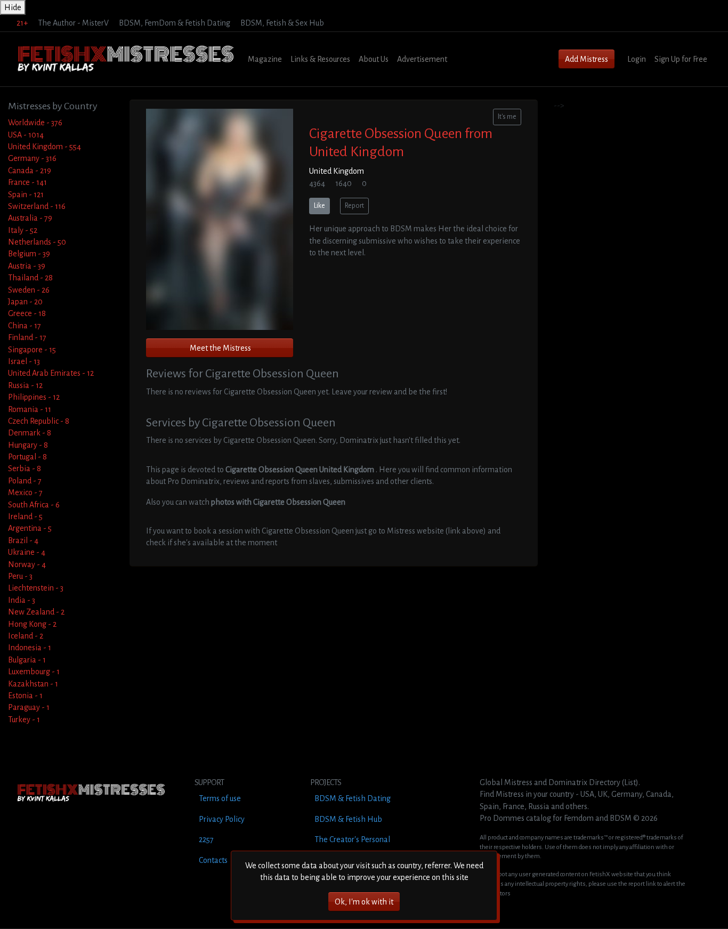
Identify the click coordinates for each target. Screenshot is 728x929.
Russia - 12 (25, 385)
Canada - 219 (29, 170)
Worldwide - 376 (35, 122)
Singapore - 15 (32, 349)
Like (319, 205)
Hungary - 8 (28, 445)
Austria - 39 (26, 266)
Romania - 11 (29, 409)
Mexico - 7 (25, 492)
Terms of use (220, 798)
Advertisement (422, 59)
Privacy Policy (222, 819)
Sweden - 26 (29, 290)
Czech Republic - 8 (38, 421)
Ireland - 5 (25, 516)
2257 (206, 839)
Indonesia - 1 (29, 647)
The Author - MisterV (73, 23)
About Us (374, 59)
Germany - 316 (32, 158)
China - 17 (24, 325)
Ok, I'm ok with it (364, 902)
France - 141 (27, 182)
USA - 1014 (26, 135)
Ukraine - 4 (26, 552)
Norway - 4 (27, 564)
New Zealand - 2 (36, 612)
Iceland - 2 (25, 636)
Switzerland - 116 (37, 206)
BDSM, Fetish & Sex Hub (282, 23)
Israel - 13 (24, 361)
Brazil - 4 (23, 540)
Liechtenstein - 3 (35, 588)
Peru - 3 (20, 576)
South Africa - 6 (34, 504)
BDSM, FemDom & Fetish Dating (174, 23)
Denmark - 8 (29, 433)
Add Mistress (586, 59)
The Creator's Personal (352, 839)
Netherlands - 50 (37, 242)
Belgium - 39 (29, 253)
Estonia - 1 (25, 695)
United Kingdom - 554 (44, 146)
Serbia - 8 (24, 468)
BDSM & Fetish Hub (348, 819)
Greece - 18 (27, 313)
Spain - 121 (26, 194)
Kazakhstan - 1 (33, 684)
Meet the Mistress (220, 348)
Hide (12, 7)
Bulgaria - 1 (27, 660)
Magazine (265, 59)
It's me (507, 116)
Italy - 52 (22, 230)
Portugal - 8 (27, 457)
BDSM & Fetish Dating (352, 798)
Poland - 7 (25, 480)
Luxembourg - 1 (34, 671)
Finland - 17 (27, 337)
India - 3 (21, 600)
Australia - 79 (30, 218)
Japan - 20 (25, 301)
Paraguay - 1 (29, 707)
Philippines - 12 (34, 397)
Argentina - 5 (30, 528)
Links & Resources (320, 59)
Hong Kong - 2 (32, 624)
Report (354, 205)
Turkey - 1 (24, 719)
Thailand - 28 (30, 277)
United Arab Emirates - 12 (51, 373)
